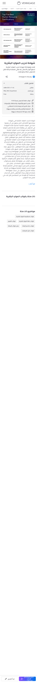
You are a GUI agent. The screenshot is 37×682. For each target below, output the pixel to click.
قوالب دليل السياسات (28, 230)
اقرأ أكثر (31, 184)
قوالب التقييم (11, 221)
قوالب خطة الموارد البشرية (26, 221)
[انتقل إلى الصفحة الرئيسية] (26, 3)
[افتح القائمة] (4, 3)
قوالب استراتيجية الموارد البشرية (25, 216)
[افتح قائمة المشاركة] (6, 77)
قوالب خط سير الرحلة (28, 226)
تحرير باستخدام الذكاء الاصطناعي (29, 679)
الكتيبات (12, 8)
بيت (35, 8)
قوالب (30, 8)
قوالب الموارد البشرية (21, 8)
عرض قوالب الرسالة (13, 226)
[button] (9, 679)
